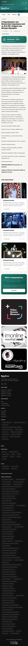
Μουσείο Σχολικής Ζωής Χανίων (8, 569)
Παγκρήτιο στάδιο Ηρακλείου (7, 595)
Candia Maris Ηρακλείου (20, 479)
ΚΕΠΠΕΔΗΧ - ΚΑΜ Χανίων (7, 541)
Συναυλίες (19, 456)
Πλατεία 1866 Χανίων (20, 595)
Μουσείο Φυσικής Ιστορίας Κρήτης (9, 574)
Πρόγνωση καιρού (18, 429)
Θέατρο (4, 19)
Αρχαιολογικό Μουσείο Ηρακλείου (8, 496)
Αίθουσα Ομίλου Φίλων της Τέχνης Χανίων (10, 493)
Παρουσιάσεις (5, 456)
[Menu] (26, 8)
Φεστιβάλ (4, 458)
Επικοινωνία (3, 414)
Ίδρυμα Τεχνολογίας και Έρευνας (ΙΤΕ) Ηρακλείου (11, 486)
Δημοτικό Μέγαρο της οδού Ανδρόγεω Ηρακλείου (11, 512)
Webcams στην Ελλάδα (16, 434)
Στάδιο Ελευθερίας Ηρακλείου (8, 631)
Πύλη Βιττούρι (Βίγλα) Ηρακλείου (8, 626)
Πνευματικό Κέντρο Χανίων (7, 609)
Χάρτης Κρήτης (5, 431)
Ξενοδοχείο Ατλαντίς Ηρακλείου (8, 588)
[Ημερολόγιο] (19, 14)
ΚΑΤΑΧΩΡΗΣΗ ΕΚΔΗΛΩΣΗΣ (7, 4)
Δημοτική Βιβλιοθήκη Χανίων (7, 507)
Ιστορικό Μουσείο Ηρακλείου (7, 538)
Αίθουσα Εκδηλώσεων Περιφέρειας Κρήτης (10, 491)
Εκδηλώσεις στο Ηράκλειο (6, 390)
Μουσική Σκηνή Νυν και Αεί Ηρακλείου (9, 576)
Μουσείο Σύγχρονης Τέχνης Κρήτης (9, 571)
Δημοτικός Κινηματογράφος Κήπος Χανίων (10, 514)
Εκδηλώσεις (4, 449)
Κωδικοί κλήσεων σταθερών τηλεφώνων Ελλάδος (11, 427)
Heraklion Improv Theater (19, 481)
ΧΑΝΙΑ (25, 11)
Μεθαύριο (14, 14)
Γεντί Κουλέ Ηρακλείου (21, 505)
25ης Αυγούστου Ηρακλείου (7, 479)
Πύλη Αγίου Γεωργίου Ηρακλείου (8, 623)
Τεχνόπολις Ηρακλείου (15, 633)
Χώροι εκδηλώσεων (6, 476)
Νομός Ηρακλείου (5, 466)
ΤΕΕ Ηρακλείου (5, 633)
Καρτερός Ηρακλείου (6, 545)
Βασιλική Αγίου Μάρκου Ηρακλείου (9, 498)
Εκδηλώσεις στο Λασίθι (6, 395)
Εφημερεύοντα (5, 424)
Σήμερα (4, 14)
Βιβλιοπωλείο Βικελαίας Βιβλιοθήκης (9, 503)
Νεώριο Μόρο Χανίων (17, 578)
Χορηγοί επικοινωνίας (6, 473)
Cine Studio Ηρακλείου (6, 481)
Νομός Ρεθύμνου (5, 33)
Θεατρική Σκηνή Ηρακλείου (7, 533)
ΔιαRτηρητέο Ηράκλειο (6, 519)
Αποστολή (14, 290)
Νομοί (2, 463)
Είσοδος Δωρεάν (5, 454)
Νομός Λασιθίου (15, 466)
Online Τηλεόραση (5, 434)
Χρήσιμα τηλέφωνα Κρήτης (7, 429)
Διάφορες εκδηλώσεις (13, 451)
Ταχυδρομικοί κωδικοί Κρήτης (19, 422)
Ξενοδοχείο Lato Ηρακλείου (7, 586)
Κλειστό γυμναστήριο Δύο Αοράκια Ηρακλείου (11, 557)
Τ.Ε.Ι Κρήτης (18, 631)
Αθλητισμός (4, 451)
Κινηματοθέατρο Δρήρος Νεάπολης (9, 555)
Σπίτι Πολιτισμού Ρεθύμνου (7, 628)
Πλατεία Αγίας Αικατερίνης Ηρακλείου (9, 597)
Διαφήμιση (3, 412)
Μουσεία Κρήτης (5, 439)
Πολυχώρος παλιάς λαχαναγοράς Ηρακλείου (10, 614)
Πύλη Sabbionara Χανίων (7, 621)
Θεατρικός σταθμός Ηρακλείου (8, 536)
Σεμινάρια (12, 456)
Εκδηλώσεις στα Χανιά (5, 391)
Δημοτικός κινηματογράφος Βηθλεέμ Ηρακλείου (11, 517)
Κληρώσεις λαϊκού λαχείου (15, 436)
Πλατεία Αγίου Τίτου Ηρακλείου (8, 600)
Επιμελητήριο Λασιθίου (18, 526)
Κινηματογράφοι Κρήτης (7, 422)
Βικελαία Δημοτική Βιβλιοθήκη (8, 505)
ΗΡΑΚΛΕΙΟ (20, 11)
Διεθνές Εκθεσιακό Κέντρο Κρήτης (9, 522)
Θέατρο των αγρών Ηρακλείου (8, 531)
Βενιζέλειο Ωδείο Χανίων (7, 500)
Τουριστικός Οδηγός (5, 405)
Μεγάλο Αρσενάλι (5, 562)
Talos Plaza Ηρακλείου (6, 484)
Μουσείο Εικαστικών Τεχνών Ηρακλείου (9, 567)
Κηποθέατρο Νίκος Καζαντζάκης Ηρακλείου (10, 548)
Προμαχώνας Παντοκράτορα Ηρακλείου (9, 616)
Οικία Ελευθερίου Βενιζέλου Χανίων (9, 590)
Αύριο (8, 14)
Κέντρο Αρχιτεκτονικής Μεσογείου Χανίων (10, 543)
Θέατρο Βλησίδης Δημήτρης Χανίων (9, 529)
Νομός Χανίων (14, 468)
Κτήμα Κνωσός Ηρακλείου (7, 559)
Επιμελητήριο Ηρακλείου (7, 526)
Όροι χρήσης (4, 411)
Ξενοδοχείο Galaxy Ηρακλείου (8, 583)
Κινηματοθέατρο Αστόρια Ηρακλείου (9, 552)
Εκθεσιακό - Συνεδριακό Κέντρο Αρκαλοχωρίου (11, 524)
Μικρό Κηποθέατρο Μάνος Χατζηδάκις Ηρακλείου (11, 564)
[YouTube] (25, 3)
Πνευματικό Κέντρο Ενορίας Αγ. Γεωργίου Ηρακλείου (12, 607)
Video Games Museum (17, 484)
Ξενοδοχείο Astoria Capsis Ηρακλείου (9, 581)
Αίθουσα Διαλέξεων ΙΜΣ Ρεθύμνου (9, 488)
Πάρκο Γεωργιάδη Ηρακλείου (7, 593)
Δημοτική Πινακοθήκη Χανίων (8, 510)
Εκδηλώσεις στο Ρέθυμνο (6, 393)
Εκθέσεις (13, 454)
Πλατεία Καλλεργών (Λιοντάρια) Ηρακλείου (10, 605)
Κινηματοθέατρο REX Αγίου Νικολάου (9, 550)
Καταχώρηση (3, 416)
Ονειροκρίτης (4, 436)
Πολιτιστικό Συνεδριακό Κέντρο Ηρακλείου (10, 612)
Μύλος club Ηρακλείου (6, 578)
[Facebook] (22, 3)
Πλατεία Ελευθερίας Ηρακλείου (8, 602)
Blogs (2, 401)
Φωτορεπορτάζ (4, 403)
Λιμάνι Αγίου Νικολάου (19, 559)
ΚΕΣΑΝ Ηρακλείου (18, 541)
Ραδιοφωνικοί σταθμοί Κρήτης (16, 431)
